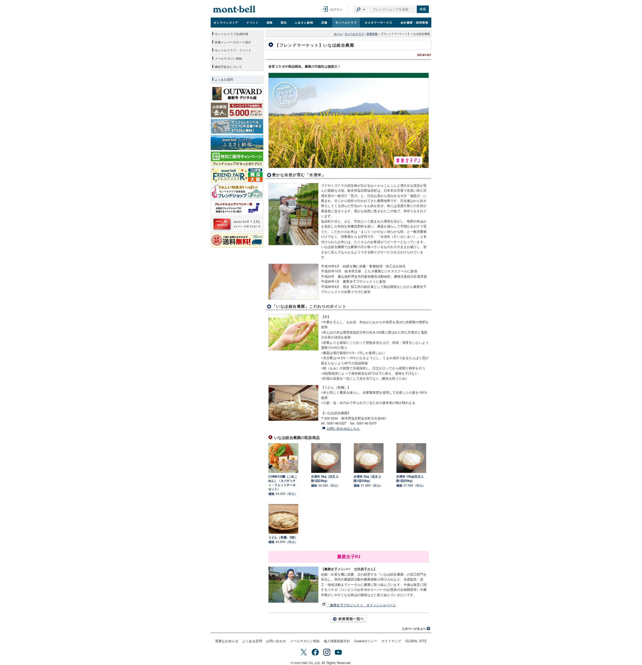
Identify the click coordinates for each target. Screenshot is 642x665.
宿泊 (284, 22)
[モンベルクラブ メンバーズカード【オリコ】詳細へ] (237, 126)
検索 (423, 9)
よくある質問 (252, 640)
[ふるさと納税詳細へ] (237, 142)
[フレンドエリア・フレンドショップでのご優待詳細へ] (237, 191)
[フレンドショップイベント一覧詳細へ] (237, 207)
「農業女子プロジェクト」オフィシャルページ (361, 605)
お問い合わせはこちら (343, 428)
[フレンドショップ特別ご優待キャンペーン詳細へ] (237, 158)
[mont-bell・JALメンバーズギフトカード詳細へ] (237, 224)
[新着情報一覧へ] (348, 619)
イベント (252, 22)
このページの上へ (416, 628)
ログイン (336, 9)
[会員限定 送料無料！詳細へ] (237, 240)
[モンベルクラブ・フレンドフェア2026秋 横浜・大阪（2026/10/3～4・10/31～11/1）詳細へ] (237, 175)
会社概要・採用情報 (414, 22)
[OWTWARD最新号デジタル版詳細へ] (237, 93)
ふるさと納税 (304, 22)
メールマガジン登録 (304, 640)
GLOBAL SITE (416, 640)
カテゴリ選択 (360, 9)
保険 (270, 22)
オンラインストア (226, 22)
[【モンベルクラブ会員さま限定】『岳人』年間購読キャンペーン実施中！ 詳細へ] (237, 110)
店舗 (324, 22)
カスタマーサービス (378, 22)
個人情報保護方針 (337, 640)
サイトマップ (391, 640)
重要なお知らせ (226, 640)
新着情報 (372, 34)
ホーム (338, 34)
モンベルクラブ (346, 22)
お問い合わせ (276, 640)
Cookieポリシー (365, 640)
